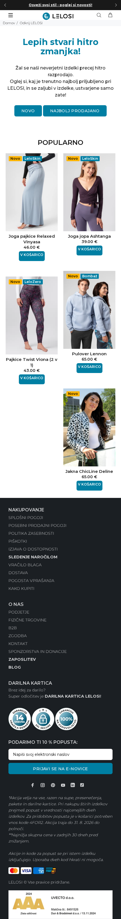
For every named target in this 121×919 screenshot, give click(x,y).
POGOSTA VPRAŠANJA (31, 580)
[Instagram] (42, 785)
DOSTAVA (18, 572)
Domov (9, 23)
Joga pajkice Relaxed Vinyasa (32, 238)
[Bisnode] (60, 904)
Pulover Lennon (89, 353)
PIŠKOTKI (17, 541)
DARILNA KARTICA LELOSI (72, 696)
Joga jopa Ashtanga (89, 236)
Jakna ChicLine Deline (89, 471)
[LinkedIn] (73, 785)
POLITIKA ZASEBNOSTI (31, 533)
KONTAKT (18, 643)
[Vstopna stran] (60, 16)
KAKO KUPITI (21, 588)
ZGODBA (17, 635)
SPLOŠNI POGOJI (25, 517)
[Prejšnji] (5, 5)
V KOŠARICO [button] (31, 255)
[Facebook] (32, 785)
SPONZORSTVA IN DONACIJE (37, 651)
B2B (12, 627)
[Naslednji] (116, 5)
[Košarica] (110, 15)
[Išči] (100, 15)
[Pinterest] (53, 785)
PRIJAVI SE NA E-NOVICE (60, 768)
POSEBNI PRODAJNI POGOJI (37, 525)
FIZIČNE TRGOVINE (27, 620)
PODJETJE (18, 612)
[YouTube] (63, 785)
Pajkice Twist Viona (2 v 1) (31, 362)
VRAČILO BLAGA (25, 564)
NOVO (28, 110)
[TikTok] (82, 785)
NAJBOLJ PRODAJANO (75, 110)
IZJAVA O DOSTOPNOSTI (33, 549)
